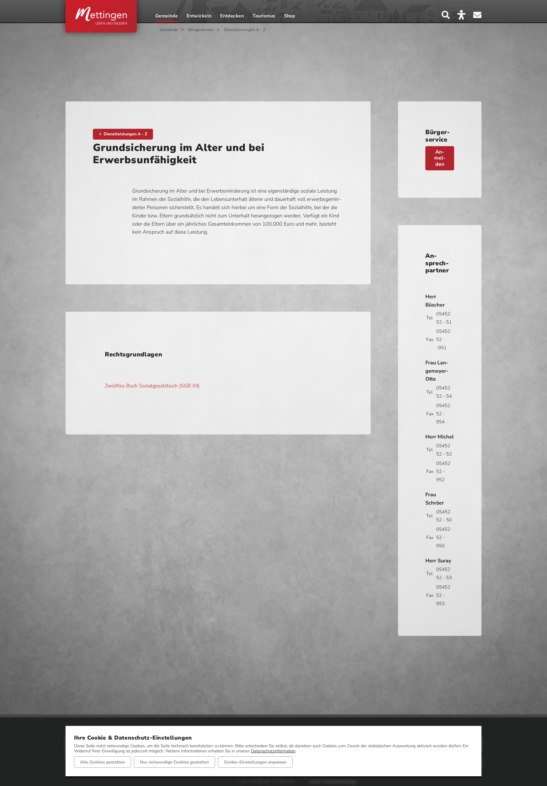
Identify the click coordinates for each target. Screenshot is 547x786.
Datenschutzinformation (273, 751)
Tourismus (263, 16)
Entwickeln (199, 16)
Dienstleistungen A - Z (244, 29)
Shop (289, 16)
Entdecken (232, 16)
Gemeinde (166, 16)
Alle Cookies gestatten (102, 762)
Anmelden (440, 158)
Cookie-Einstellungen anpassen (255, 762)
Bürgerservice (201, 29)
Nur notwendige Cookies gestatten (174, 762)
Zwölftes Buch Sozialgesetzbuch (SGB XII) (152, 385)
